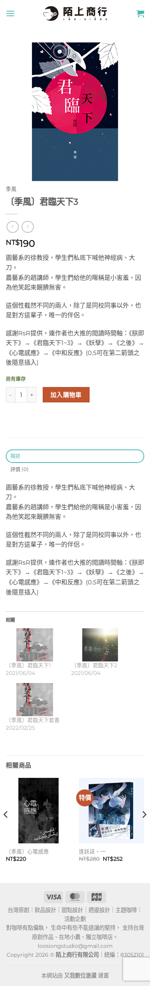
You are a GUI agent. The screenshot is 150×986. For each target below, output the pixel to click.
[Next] (143, 830)
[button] (10, 13)
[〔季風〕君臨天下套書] (34, 699)
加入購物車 (66, 395)
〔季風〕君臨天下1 (28, 665)
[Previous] (6, 830)
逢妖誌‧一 (92, 851)
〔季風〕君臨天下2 (94, 665)
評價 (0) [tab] (19, 469)
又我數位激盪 (80, 975)
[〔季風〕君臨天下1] (34, 644)
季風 (11, 189)
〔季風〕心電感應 (27, 851)
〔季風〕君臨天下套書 (33, 720)
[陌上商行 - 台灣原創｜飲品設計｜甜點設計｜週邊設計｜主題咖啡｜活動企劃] (75, 13)
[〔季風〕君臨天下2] (100, 644)
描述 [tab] (15, 456)
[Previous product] (27, 227)
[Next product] (12, 227)
